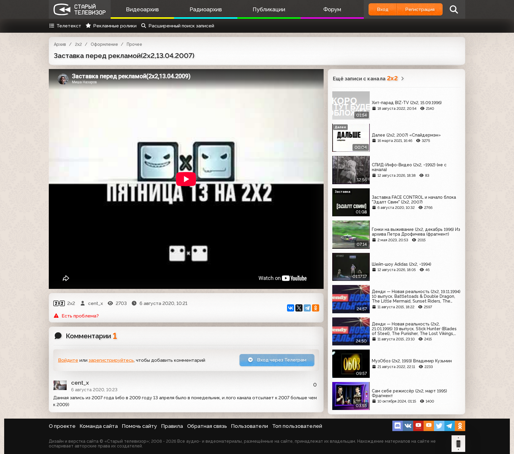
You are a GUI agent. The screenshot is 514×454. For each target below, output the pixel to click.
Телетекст (69, 26)
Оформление (104, 44)
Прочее (134, 44)
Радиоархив (205, 9)
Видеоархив (142, 9)
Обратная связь (207, 426)
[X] (299, 307)
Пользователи (249, 426)
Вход (382, 9)
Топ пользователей (297, 426)
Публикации (269, 9)
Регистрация (420, 9)
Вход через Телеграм (281, 360)
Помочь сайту (139, 426)
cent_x (80, 382)
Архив (60, 44)
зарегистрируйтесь (111, 360)
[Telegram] (307, 307)
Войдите (68, 360)
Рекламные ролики (115, 26)
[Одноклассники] (315, 307)
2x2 (78, 44)
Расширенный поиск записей (181, 26)
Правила (172, 426)
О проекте (62, 426)
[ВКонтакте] (290, 307)
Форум (332, 9)
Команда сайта (99, 426)
